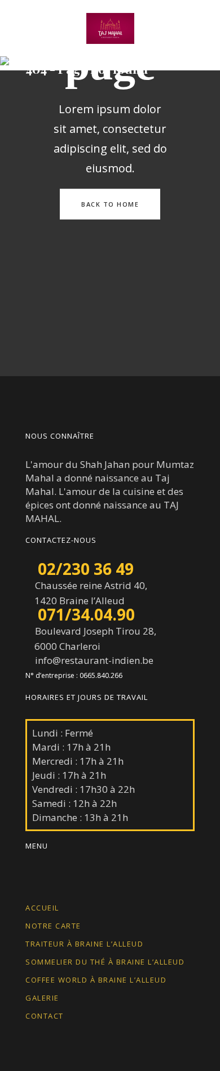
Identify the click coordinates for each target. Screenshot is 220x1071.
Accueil (42, 908)
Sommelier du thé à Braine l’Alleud (104, 962)
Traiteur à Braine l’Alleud (84, 944)
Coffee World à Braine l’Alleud (95, 980)
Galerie (42, 998)
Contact (44, 1016)
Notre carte (53, 926)
